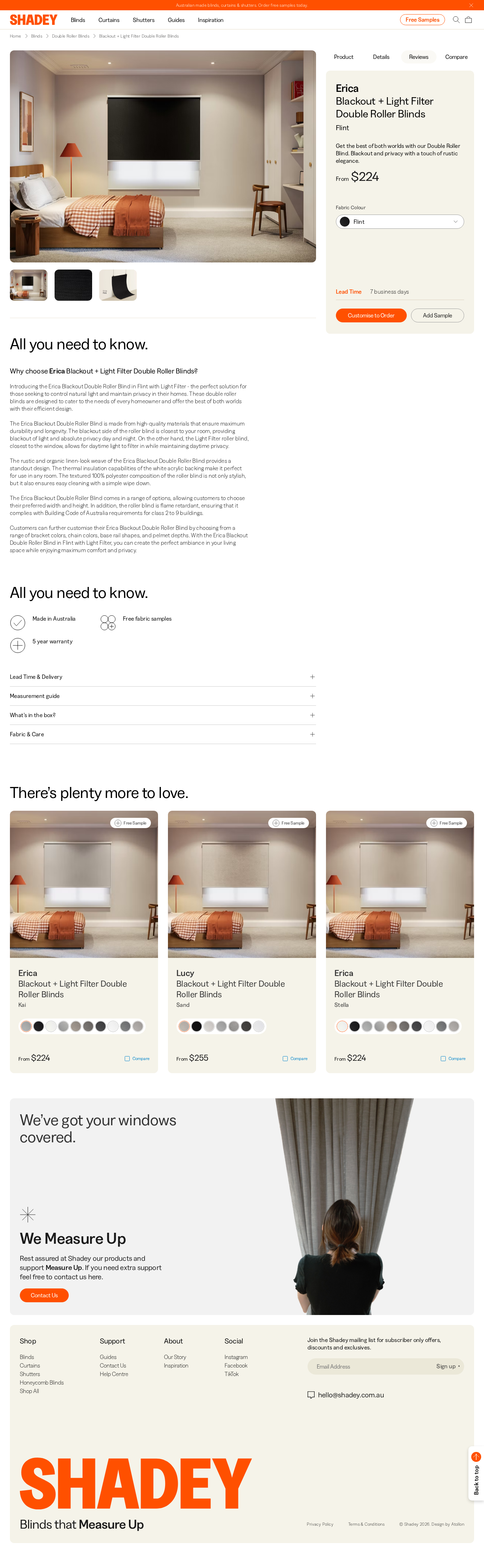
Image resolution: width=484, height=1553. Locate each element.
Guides (176, 19)
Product (344, 56)
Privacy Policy (320, 1524)
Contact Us (44, 1295)
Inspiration (211, 19)
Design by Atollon (448, 1524)
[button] (26, 1026)
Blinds (78, 19)
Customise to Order (371, 315)
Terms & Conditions (366, 1524)
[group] (78, 19)
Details (381, 56)
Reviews (418, 56)
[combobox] (400, 222)
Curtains (109, 19)
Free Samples (422, 19)
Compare (456, 56)
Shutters (143, 19)
